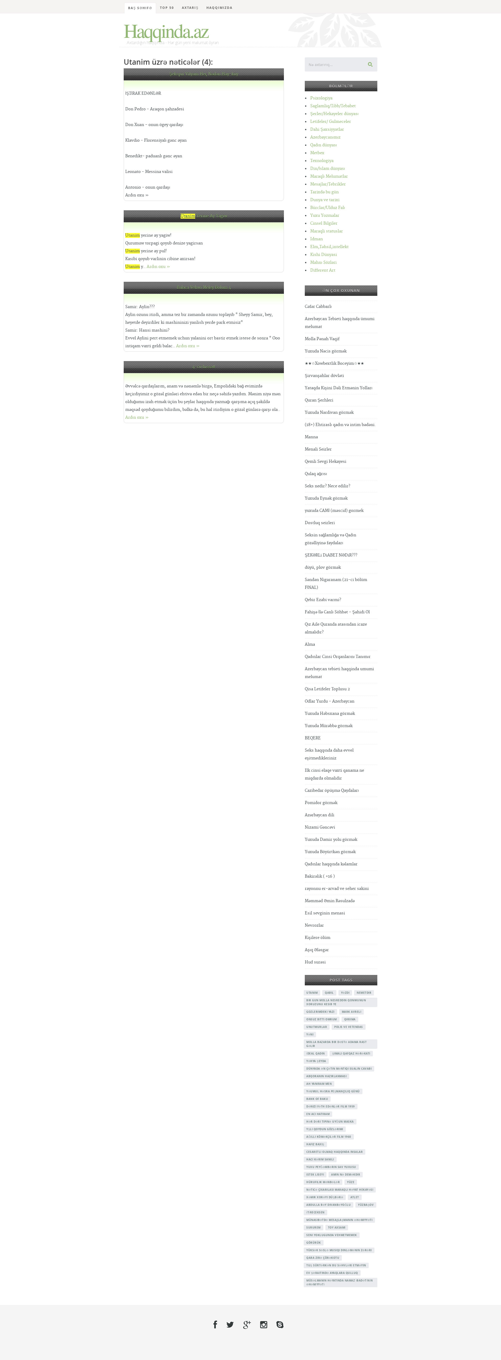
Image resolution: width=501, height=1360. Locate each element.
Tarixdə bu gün (324, 192)
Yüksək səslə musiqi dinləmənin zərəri (339, 1250)
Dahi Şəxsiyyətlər (327, 129)
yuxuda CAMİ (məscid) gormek (334, 510)
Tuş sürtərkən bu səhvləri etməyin (336, 1265)
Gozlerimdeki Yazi (320, 1012)
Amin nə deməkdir (345, 1174)
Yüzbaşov (366, 1205)
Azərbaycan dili (319, 815)
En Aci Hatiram (318, 1114)
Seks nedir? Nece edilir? (327, 486)
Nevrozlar (314, 925)
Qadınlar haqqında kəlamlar (331, 864)
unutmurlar (316, 1027)
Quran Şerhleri (319, 400)
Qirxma (350, 1019)
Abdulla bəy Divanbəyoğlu (328, 1205)
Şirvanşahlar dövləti (324, 375)
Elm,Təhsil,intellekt (329, 246)
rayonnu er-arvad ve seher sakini (337, 888)
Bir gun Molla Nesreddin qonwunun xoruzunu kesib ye (336, 1002)
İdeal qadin (315, 1053)
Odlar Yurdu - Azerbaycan (329, 701)
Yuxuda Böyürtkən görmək (330, 851)
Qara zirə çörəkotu (322, 1258)
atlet (354, 1197)
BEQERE (313, 738)
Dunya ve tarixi (324, 199)
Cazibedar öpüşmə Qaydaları (332, 790)
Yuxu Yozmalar (324, 215)
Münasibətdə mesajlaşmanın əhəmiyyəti (339, 1220)
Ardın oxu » (158, 266)
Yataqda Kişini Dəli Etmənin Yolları (338, 388)
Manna (311, 437)
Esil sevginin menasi (325, 913)
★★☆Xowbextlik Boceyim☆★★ (334, 363)
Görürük (313, 1242)
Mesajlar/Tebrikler (328, 184)
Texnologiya (321, 160)
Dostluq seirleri (320, 522)
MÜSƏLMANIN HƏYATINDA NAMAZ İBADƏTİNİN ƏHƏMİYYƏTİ (339, 1282)
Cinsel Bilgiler (323, 223)
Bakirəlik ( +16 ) (320, 876)
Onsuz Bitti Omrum (321, 1019)
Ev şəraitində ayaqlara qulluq (332, 1273)
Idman (316, 239)
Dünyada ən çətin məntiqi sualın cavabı (339, 1068)
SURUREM (313, 1227)
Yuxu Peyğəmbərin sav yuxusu (331, 1167)
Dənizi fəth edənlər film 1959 (330, 1106)
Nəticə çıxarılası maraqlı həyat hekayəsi (339, 1189)
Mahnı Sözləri (323, 262)
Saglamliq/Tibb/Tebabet (333, 106)
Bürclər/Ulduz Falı (327, 207)
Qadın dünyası (323, 145)
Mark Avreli (351, 1012)
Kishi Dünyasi (323, 254)
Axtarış (190, 7)
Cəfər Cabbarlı (318, 306)
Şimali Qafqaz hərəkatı (351, 1053)
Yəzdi (345, 992)
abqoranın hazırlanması (326, 1076)
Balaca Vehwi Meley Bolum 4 (204, 287)
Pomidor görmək (321, 802)
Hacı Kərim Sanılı (320, 1159)
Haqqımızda (219, 7)
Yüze (350, 1182)
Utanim (312, 992)
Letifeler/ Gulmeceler (330, 121)
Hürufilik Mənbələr (323, 1182)
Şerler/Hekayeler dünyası (334, 113)
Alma (310, 644)
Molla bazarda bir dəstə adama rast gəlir (336, 1044)
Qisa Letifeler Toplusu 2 (327, 689)
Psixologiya (321, 98)
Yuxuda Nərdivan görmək (329, 412)
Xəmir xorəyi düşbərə (324, 1197)
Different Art (322, 270)
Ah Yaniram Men (319, 1084)
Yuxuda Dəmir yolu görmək (331, 839)
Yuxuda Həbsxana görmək (330, 713)
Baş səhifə (140, 8)
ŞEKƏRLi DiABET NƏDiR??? (331, 555)
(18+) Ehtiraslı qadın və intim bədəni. (340, 424)
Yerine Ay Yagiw (204, 216)
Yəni (309, 1034)
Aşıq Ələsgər (317, 950)
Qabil (329, 992)
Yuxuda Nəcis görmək (326, 351)
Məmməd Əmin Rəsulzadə (330, 900)
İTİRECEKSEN (315, 1212)
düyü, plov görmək (323, 567)
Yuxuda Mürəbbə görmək (329, 725)
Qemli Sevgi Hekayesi (325, 461)
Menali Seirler (318, 449)
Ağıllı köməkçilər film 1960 (328, 1137)
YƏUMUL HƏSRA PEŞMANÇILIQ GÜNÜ (333, 1091)
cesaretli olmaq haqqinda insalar (334, 1152)
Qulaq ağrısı (316, 473)
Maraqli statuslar (326, 231)
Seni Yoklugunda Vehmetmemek (331, 1235)
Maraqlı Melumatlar (329, 176)
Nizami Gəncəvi (320, 827)
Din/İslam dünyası (327, 168)
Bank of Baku (317, 1099)
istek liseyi (315, 1174)
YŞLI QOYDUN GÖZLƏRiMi (324, 1129)
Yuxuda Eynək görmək (326, 498)
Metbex (317, 153)
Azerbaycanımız (325, 137)
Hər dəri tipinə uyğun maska (330, 1121)
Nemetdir (364, 992)
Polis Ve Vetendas (348, 1027)
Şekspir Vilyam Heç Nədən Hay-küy (203, 74)
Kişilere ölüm (317, 937)
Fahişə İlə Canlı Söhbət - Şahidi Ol (337, 612)
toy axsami (336, 1227)
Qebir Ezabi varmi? (323, 599)
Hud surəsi (315, 962)
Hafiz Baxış (315, 1144)
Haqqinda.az (166, 30)
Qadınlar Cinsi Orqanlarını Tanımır (338, 656)
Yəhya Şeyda (316, 1061)
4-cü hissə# (203, 366)
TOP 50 (167, 7)
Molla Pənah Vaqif (322, 339)
